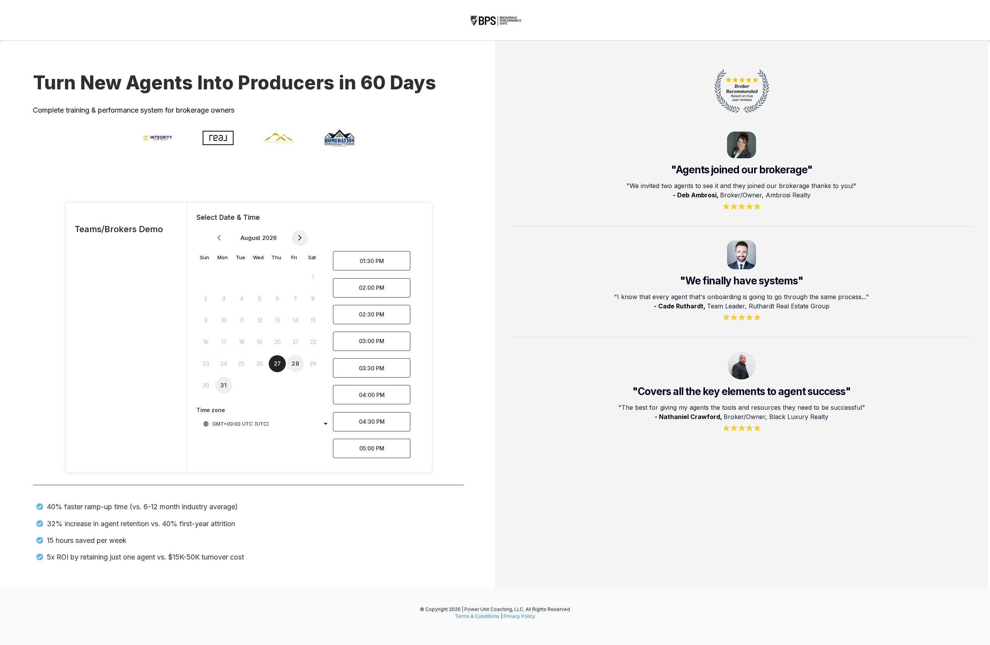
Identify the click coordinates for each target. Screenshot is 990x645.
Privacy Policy (519, 616)
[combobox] (265, 423)
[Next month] (300, 238)
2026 (269, 237)
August (250, 237)
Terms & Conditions (478, 616)
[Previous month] (219, 238)
